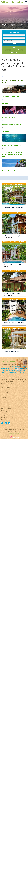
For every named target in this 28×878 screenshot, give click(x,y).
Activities (3, 397)
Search (14, 43)
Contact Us (4, 402)
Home (3, 390)
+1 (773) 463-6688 (7, 417)
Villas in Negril (23, 368)
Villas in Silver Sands (13, 372)
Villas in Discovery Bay (17, 366)
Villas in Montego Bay (14, 368)
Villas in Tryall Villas (9, 374)
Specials (3, 405)
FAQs (2, 400)
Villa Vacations (5, 392)
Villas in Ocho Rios (6, 370)
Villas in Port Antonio (16, 370)
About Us (3, 395)
